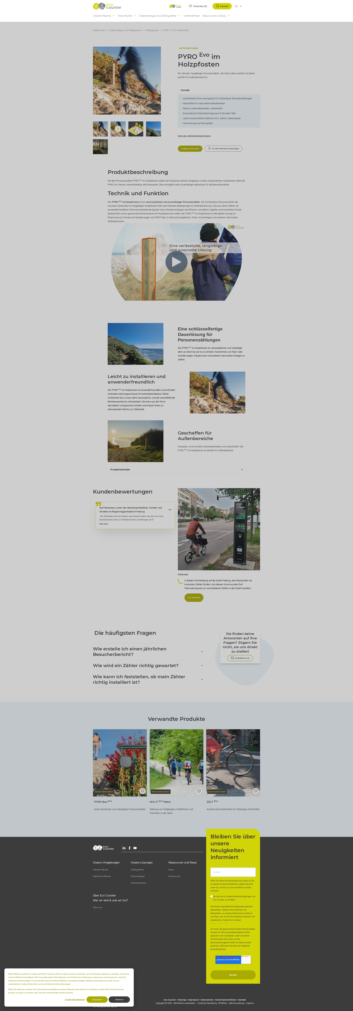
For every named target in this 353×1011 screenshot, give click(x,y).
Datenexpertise (138, 882)
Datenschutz (207, 1000)
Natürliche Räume (102, 876)
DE (236, 6)
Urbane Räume (100, 869)
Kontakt (242, 1000)
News (171, 869)
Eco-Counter (170, 1000)
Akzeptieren (97, 999)
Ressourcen (174, 876)
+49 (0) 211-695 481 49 (106, 1006)
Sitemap (182, 1000)
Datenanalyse (138, 876)
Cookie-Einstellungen (75, 999)
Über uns (97, 907)
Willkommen (99, 30)
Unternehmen (192, 15)
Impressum (193, 1000)
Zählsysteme (152, 30)
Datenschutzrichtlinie (219, 923)
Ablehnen (119, 999)
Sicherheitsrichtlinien (225, 1000)
